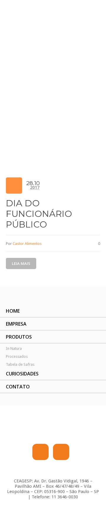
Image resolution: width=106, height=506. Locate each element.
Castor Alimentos (27, 243)
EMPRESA (16, 324)
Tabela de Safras (20, 364)
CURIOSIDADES (22, 373)
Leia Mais (21, 263)
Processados (17, 356)
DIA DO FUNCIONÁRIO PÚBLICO (39, 214)
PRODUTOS (19, 337)
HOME (13, 311)
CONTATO (18, 386)
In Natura (14, 348)
